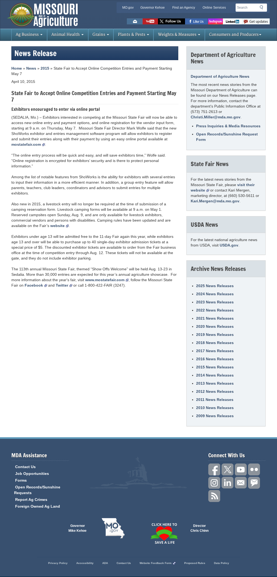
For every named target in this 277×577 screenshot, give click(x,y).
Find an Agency (183, 7)
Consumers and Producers (234, 34)
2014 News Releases (215, 375)
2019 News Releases (215, 334)
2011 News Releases (214, 399)
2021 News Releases (215, 318)
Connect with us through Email (241, 483)
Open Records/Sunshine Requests (37, 490)
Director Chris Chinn (199, 528)
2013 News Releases (215, 383)
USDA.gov (229, 245)
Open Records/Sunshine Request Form (227, 137)
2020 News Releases (215, 326)
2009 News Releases (215, 416)
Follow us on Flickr (254, 469)
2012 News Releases (215, 391)
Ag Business (28, 34)
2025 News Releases (215, 286)
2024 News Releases (215, 294)
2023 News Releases (215, 302)
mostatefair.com (26, 144)
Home (16, 68)
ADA (105, 563)
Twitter (62, 285)
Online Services (214, 7)
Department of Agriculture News (220, 76)
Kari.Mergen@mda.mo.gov (215, 201)
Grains (99, 34)
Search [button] (263, 8)
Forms (21, 480)
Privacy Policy (58, 563)
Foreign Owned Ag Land (37, 506)
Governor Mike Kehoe (77, 528)
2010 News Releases (215, 408)
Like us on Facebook (196, 21)
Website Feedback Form (156, 563)
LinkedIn (232, 21)
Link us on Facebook (214, 469)
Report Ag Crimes (31, 499)
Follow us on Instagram (215, 21)
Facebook (34, 285)
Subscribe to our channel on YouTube (241, 469)
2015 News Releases (215, 367)
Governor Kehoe (152, 7)
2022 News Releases (215, 310)
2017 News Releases (215, 351)
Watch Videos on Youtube (150, 21)
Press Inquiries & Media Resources (228, 126)
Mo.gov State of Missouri (113, 528)
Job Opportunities (32, 473)
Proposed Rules (194, 563)
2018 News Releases (215, 343)
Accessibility (85, 563)
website (57, 225)
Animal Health (66, 34)
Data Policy (221, 563)
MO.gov (128, 7)
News (31, 68)
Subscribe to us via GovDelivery (256, 21)
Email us (135, 21)
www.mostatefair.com (104, 280)
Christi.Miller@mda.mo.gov (215, 117)
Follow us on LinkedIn (227, 483)
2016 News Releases (215, 359)
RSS (214, 496)
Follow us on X (227, 469)
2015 (45, 68)
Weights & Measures (177, 34)
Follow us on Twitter (171, 21)
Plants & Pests (132, 34)
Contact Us (25, 467)
